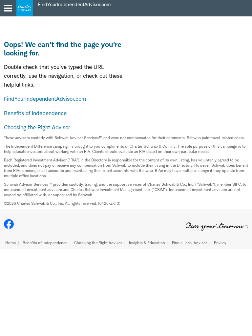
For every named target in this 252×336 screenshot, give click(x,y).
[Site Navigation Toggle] (8, 8)
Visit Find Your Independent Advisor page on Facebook (9, 224)
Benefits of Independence (45, 242)
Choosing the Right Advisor (98, 242)
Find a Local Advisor (189, 242)
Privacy (220, 242)
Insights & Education (147, 242)
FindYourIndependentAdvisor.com (45, 98)
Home (10, 242)
